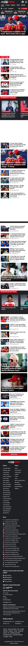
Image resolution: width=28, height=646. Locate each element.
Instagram (20, 631)
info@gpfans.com (7, 602)
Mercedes (17, 482)
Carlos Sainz (6, 488)
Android (5, 632)
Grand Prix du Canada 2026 (11, 530)
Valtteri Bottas (6, 510)
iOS (8, 632)
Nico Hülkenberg (7, 508)
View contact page (7, 614)
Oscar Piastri (6, 474)
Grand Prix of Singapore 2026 (12, 554)
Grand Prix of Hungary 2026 (12, 542)
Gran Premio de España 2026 (12, 548)
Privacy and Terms (12, 629)
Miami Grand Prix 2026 (10, 528)
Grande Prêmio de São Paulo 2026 (13, 560)
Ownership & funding (18, 634)
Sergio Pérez (6, 512)
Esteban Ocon (6, 496)
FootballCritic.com (19, 621)
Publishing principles (15, 632)
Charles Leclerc (6, 470)
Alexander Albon (7, 486)
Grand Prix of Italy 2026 (10, 546)
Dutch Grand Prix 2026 (10, 544)
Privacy (10, 636)
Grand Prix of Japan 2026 (11, 524)
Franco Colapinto (7, 476)
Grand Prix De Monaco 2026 (12, 532)
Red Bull (23, 5)
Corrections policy (7, 634)
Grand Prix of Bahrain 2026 (11, 552)
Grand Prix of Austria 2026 (11, 536)
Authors (5, 629)
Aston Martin (18, 470)
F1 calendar (24, 8)
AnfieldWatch (18, 623)
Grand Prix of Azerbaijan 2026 (12, 550)
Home (2, 5)
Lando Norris (6, 472)
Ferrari (18, 5)
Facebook (10, 631)
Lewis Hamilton (6, 468)
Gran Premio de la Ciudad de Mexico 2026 (15, 558)
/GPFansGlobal (8, 581)
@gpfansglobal (8, 577)
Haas (16, 478)
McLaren (13, 5)
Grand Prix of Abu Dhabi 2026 (12, 566)
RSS (18, 629)
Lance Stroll (6, 500)
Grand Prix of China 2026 (11, 522)
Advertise (5, 631)
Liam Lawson (6, 482)
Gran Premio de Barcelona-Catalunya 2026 (15, 534)
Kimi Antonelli (6, 490)
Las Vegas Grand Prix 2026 (11, 562)
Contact (22, 629)
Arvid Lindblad (6, 502)
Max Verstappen (7, 484)
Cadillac (17, 474)
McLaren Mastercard (20, 480)
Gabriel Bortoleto (7, 506)
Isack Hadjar (6, 480)
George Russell (6, 492)
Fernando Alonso (7, 498)
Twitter (15, 631)
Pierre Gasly (6, 478)
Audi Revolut (18, 472)
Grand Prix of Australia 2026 (12, 519)
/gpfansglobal (7, 575)
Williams (17, 488)
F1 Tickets (5, 636)
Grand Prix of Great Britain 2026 (12, 538)
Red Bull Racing (18, 486)
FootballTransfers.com (8, 621)
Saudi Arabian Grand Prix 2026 (12, 526)
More (14, 454)
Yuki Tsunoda (6, 504)
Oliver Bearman (6, 494)
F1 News (7, 5)
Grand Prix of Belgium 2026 (11, 540)
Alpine (16, 468)
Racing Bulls (18, 484)
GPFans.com (6, 623)
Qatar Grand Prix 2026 (10, 564)
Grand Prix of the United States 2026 (14, 556)
